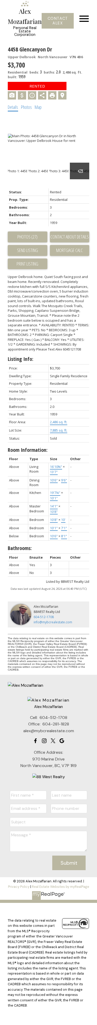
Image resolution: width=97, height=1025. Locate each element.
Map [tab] (38, 107)
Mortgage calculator (69, 250)
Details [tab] (13, 107)
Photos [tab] (26, 107)
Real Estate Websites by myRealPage (60, 886)
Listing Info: (20, 358)
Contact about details (69, 237)
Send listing (27, 250)
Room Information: (28, 449)
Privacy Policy (18, 886)
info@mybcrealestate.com (53, 622)
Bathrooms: (20, 548)
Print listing (27, 264)
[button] (58, 21)
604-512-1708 (44, 617)
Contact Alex (58, 20)
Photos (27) (27, 237)
